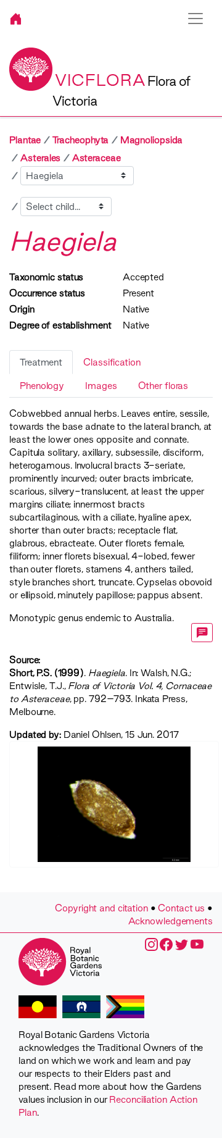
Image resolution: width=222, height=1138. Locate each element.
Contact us (181, 908)
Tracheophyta (80, 140)
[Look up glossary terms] (202, 632)
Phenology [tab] (42, 385)
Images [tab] (101, 385)
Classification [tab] (112, 362)
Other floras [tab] (163, 385)
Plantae (25, 140)
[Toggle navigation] (195, 18)
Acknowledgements (170, 921)
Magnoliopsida (151, 140)
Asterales (40, 158)
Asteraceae (96, 158)
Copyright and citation (101, 908)
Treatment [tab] (41, 362)
